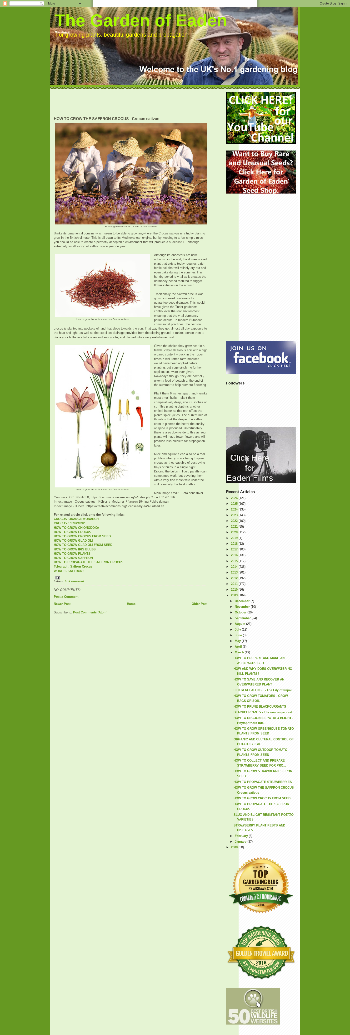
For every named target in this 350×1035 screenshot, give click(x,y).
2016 (235, 555)
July (238, 629)
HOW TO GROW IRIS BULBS (75, 549)
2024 (235, 509)
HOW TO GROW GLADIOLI (73, 540)
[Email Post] (130, 577)
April (239, 646)
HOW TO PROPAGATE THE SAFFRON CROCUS (88, 562)
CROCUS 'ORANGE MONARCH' (76, 519)
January (241, 841)
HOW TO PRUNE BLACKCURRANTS (260, 706)
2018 (235, 543)
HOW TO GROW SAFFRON (73, 558)
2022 (235, 521)
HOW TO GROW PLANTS (72, 553)
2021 (235, 526)
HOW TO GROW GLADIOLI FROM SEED (83, 545)
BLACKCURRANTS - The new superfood (263, 712)
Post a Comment (66, 596)
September (243, 618)
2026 (235, 498)
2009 (235, 595)
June (239, 635)
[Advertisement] (140, 102)
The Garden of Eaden (141, 20)
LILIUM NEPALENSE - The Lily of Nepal (263, 690)
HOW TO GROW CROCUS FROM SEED (82, 536)
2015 (235, 561)
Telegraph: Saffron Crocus (73, 566)
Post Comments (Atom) (90, 612)
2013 (235, 572)
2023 (235, 515)
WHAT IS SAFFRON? (69, 571)
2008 (235, 847)
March (240, 652)
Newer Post (62, 604)
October (241, 612)
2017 (235, 549)
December (242, 601)
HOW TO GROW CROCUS (72, 532)
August (240, 624)
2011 (235, 584)
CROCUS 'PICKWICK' (69, 523)
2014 (235, 567)
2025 (235, 503)
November (243, 606)
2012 (235, 578)
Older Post (199, 604)
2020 (235, 532)
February (242, 836)
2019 (235, 538)
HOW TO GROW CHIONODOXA (76, 528)
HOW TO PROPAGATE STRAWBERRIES (263, 782)
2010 (235, 589)
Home (131, 604)
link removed (74, 581)
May (238, 641)
